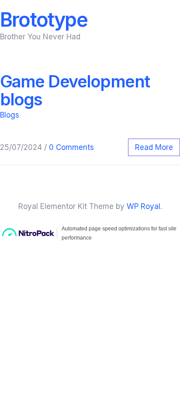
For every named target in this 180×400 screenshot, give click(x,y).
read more (154, 147)
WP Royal (143, 206)
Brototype (43, 19)
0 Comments (71, 147)
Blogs (9, 115)
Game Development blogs (75, 90)
